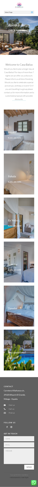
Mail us (12, 405)
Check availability (19, 30)
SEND (29, 467)
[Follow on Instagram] (11, 427)
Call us (11, 409)
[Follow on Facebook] (7, 427)
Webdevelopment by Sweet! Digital (19, 477)
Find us (12, 413)
